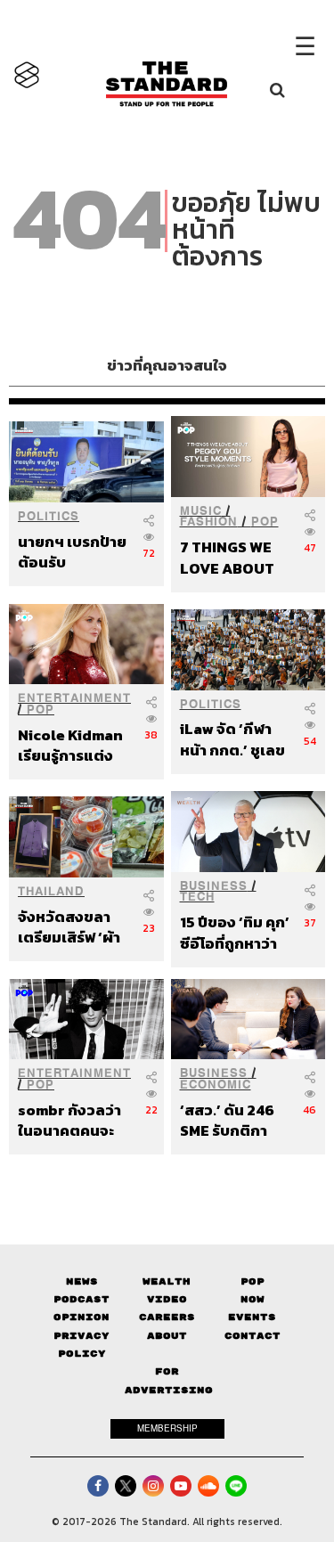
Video (167, 1299)
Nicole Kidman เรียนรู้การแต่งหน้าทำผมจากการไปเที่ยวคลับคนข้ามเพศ (70, 745)
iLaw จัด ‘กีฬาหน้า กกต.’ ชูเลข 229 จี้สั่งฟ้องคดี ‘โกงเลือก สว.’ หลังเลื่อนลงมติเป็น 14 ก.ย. (234, 739)
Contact (252, 1336)
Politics (48, 516)
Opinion (81, 1317)
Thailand (51, 891)
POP (265, 521)
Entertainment (74, 698)
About (167, 1336)
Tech (197, 896)
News (82, 1281)
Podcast (81, 1299)
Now (252, 1299)
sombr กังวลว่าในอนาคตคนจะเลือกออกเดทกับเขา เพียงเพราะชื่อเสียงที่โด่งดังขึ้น (72, 1120)
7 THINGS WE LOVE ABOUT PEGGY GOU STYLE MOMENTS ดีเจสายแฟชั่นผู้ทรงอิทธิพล (232, 557)
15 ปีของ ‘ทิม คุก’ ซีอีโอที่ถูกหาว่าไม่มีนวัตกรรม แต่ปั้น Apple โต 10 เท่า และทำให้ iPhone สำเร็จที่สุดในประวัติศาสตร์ (234, 932)
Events (252, 1317)
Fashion (209, 521)
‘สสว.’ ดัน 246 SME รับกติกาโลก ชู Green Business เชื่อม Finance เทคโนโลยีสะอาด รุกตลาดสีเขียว (234, 1120)
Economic (215, 1084)
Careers (167, 1317)
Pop (252, 1281)
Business (214, 886)
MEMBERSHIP (167, 1428)
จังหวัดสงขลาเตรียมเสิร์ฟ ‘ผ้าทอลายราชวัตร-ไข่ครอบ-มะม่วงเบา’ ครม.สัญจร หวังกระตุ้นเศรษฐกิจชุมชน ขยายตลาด (71, 927)
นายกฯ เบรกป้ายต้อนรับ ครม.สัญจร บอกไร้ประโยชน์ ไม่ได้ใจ (72, 552)
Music (201, 511)
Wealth (167, 1281)
